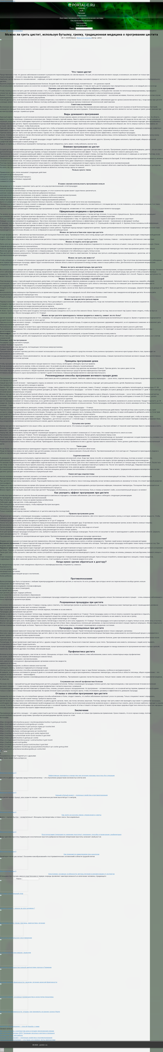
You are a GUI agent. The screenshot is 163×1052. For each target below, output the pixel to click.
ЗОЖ (81, 11)
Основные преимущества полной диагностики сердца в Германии (26, 967)
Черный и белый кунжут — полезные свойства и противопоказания (81, 795)
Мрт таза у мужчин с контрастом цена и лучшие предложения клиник (27, 1031)
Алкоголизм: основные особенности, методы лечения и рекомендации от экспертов (81, 874)
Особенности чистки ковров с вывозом (15, 952)
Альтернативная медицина (81, 21)
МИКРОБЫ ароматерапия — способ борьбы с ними (19, 1026)
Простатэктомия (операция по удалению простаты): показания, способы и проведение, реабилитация (81, 834)
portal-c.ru (83, 5)
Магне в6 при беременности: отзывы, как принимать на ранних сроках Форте (30, 1012)
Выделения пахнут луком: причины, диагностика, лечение (22, 923)
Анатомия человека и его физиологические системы (81, 18)
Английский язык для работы (11, 1035)
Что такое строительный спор (11, 893)
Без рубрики (81, 25)
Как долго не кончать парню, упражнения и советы (81, 815)
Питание (81, 13)
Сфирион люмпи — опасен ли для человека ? (17, 908)
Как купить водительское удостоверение (16, 938)
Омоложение (81, 23)
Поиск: (73, 28)
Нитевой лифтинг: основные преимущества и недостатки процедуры (27, 997)
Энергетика (81, 15)
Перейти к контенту (7, 1)
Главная (81, 8)
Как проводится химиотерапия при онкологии (81, 854)
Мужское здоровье (84, 38)
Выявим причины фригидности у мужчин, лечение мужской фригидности (28, 982)
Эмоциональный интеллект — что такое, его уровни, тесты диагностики (27, 1040)
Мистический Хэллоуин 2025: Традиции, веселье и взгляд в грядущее (27, 1033)
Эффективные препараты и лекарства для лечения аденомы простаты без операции (81, 775)
